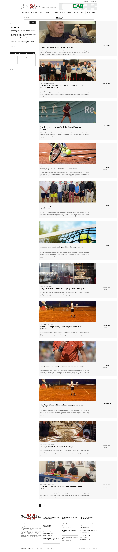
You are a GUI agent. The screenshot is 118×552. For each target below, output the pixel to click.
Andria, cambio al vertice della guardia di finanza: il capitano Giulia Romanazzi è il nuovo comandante (23, 31)
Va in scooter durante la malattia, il (88, 530)
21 (26, 61)
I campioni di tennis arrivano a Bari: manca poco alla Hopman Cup (59, 208)
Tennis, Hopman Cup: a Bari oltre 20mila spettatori (58, 169)
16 (33, 59)
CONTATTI (36, 548)
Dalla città (33, 12)
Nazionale (48, 12)
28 (26, 63)
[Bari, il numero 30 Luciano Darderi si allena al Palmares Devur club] (67, 112)
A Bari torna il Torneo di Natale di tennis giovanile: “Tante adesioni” (61, 487)
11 (15, 59)
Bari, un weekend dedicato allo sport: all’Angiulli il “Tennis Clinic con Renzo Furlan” (61, 86)
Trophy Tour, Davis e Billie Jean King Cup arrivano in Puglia (62, 288)
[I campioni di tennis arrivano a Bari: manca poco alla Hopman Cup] (67, 191)
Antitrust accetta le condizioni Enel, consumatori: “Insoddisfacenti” (50, 525)
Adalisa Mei (46, 402)
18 (15, 61)
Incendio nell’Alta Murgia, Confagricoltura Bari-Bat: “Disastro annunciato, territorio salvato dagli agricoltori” (22, 42)
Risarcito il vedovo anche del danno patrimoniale (87, 518)
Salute (88, 12)
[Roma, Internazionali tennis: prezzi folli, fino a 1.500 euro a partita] (67, 231)
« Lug (11, 69)
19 (19, 61)
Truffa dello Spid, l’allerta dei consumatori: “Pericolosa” (51, 539)
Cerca (32, 22)
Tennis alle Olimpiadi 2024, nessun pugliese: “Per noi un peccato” (60, 328)
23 (33, 61)
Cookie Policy (42, 548)
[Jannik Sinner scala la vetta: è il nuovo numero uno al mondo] (67, 351)
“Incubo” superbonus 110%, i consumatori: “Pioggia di (51, 532)
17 (12, 61)
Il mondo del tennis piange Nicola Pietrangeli (56, 47)
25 (15, 63)
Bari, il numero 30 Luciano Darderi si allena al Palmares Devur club (60, 128)
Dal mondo (55, 12)
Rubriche (82, 12)
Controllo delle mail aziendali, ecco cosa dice (87, 536)
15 (30, 59)
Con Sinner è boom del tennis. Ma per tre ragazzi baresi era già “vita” (61, 406)
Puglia (41, 12)
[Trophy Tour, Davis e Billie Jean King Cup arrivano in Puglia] (67, 273)
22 (30, 61)
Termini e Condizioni (50, 548)
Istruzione (76, 12)
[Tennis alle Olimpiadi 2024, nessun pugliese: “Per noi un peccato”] (67, 311)
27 (22, 63)
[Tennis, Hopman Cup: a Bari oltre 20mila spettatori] (67, 153)
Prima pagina (25, 12)
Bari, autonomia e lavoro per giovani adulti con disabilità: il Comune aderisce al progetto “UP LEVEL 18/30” (23, 35)
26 (19, 63)
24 (12, 63)
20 (22, 61)
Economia (69, 12)
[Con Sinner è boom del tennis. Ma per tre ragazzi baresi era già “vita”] (67, 389)
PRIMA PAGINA (23, 548)
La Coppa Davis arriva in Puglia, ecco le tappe (56, 446)
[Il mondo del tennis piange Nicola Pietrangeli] (67, 32)
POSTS (106, 48)
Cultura (62, 12)
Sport (93, 12)
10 (12, 59)
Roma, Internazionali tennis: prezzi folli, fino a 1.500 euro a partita (61, 248)
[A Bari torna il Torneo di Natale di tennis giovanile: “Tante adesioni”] (67, 471)
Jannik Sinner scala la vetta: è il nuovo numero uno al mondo (62, 367)
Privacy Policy (30, 548)
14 (26, 59)
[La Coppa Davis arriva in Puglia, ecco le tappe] (67, 431)
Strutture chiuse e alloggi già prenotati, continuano (51, 518)
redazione (45, 45)
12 (19, 59)
